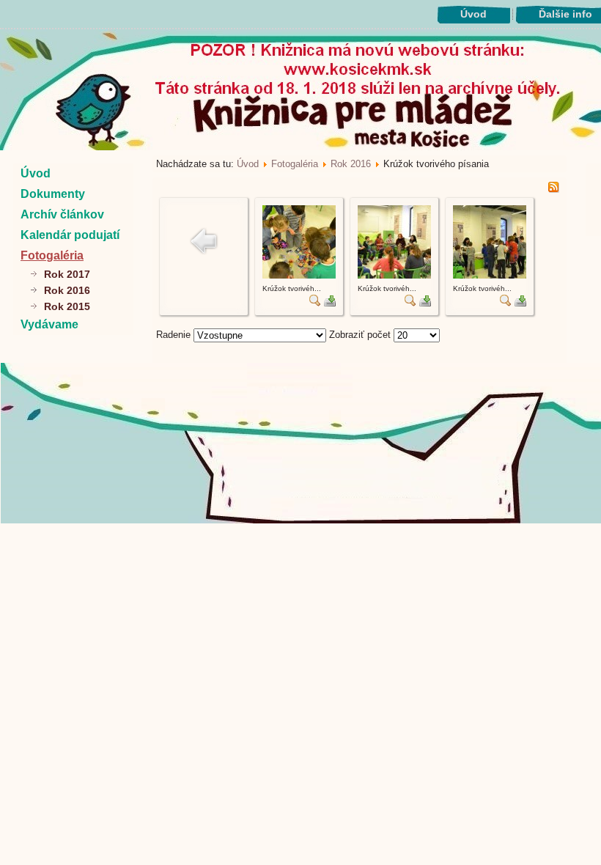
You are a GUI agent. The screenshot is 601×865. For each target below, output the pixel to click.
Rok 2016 (67, 290)
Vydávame (49, 324)
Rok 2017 (67, 274)
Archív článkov (62, 214)
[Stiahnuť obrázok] (330, 303)
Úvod (473, 14)
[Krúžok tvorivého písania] (299, 275)
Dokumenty (53, 194)
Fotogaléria (52, 255)
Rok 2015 (67, 306)
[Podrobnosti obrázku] (315, 303)
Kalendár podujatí (70, 235)
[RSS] (553, 189)
